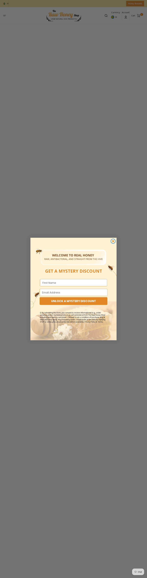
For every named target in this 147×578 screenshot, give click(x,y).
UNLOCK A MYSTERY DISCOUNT (73, 301)
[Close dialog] (113, 241)
